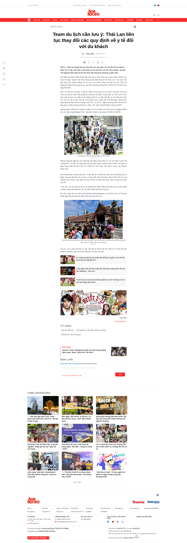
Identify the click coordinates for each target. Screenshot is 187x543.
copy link (93, 62)
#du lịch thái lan (67, 330)
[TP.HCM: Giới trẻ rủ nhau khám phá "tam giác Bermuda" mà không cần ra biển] (77, 461)
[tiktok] (119, 522)
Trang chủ (29, 20)
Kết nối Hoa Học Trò (77, 511)
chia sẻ (84, 62)
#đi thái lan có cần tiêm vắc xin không (90, 330)
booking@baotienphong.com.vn (67, 521)
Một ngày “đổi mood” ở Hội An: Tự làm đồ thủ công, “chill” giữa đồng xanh (76, 419)
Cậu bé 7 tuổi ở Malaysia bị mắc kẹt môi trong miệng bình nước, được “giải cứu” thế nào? (84, 351)
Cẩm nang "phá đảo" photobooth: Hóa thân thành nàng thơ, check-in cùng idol (41, 474)
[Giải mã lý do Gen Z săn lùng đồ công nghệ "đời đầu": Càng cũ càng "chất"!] (77, 433)
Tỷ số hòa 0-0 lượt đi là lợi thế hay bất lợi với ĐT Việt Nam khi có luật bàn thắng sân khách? (100, 281)
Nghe (4, 63)
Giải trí (55, 20)
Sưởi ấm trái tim (105, 508)
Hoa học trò (33, 500)
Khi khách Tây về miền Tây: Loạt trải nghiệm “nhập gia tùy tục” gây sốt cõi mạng (42, 446)
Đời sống (37, 20)
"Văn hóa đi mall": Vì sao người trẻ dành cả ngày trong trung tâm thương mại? (110, 474)
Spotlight (139, 20)
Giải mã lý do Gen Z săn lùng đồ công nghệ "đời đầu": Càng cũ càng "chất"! (77, 446)
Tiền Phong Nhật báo (97, 5)
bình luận (102, 62)
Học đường (64, 20)
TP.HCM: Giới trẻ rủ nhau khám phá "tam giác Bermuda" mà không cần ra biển (76, 474)
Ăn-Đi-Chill (108, 20)
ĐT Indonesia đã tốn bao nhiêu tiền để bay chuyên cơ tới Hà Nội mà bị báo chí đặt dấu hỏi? (100, 259)
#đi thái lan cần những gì (71, 335)
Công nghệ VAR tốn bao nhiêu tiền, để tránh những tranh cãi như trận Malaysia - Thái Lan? (100, 270)
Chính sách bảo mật (144, 516)
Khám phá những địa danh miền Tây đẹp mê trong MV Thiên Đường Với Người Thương (111, 419)
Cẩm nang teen (134, 508)
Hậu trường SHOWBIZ (94, 20)
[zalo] (124, 522)
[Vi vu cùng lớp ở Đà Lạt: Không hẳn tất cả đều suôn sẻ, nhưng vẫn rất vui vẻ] (111, 433)
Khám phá (46, 20)
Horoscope (149, 20)
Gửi (120, 374)
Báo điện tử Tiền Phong (93, 12)
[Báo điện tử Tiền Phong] (138, 502)
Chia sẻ (4, 68)
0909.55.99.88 (61, 519)
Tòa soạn (31, 516)
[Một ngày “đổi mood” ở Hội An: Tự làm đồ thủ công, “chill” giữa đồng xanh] (77, 405)
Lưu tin (4, 74)
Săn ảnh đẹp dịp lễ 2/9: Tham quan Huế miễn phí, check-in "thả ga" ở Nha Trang (43, 419)
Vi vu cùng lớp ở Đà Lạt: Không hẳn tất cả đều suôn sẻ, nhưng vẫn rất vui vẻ (111, 446)
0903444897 (87, 519)
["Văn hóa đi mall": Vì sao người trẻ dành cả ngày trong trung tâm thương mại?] (111, 461)
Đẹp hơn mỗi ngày (77, 20)
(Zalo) (68, 519)
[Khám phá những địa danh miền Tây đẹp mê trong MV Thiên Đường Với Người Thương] (111, 405)
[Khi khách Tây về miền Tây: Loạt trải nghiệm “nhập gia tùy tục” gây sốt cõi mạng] (43, 433)
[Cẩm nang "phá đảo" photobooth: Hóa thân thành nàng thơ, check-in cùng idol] (43, 461)
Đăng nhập (64, 363)
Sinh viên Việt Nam (114, 5)
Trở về (4, 85)
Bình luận (4, 79)
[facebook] (155, 5)
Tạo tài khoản (77, 363)
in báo (98, 62)
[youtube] (158, 5)
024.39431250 (34, 523)
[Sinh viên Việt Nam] (153, 502)
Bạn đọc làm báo (38, 538)
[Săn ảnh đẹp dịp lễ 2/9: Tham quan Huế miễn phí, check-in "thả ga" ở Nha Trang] (43, 405)
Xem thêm (158, 20)
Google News (134, 26)
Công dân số (46, 511)
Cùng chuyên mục (39, 393)
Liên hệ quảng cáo (62, 516)
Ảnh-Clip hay (119, 20)
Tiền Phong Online (80, 5)
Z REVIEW (130, 20)
